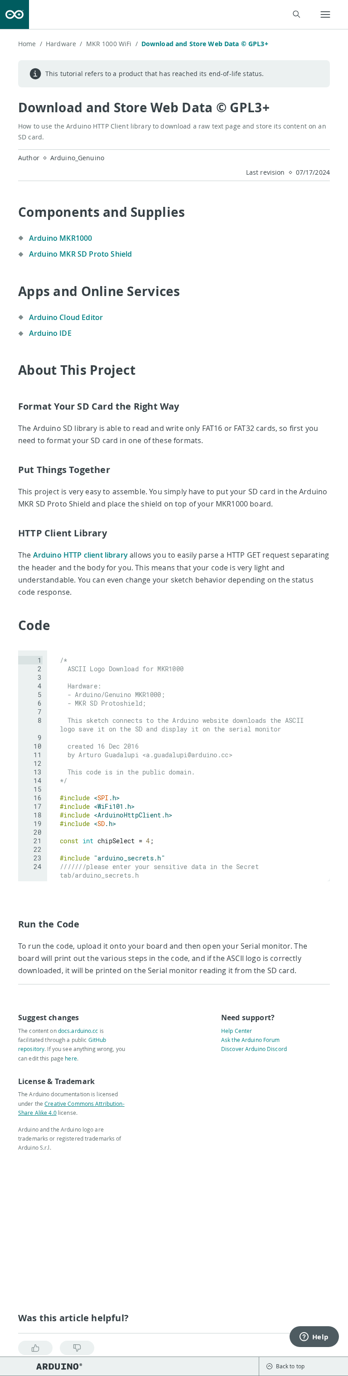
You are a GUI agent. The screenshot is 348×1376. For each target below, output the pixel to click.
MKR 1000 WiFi (112, 43)
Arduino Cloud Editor (66, 317)
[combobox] (170, 14)
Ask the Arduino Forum (250, 1039)
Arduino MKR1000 (60, 238)
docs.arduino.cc (78, 1030)
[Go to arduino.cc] (14, 14)
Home (30, 43)
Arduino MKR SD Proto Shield (80, 254)
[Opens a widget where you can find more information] (314, 1337)
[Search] (296, 14)
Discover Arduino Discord (254, 1048)
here (71, 1058)
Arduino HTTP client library (81, 555)
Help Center (236, 1030)
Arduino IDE (50, 333)
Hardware (64, 43)
